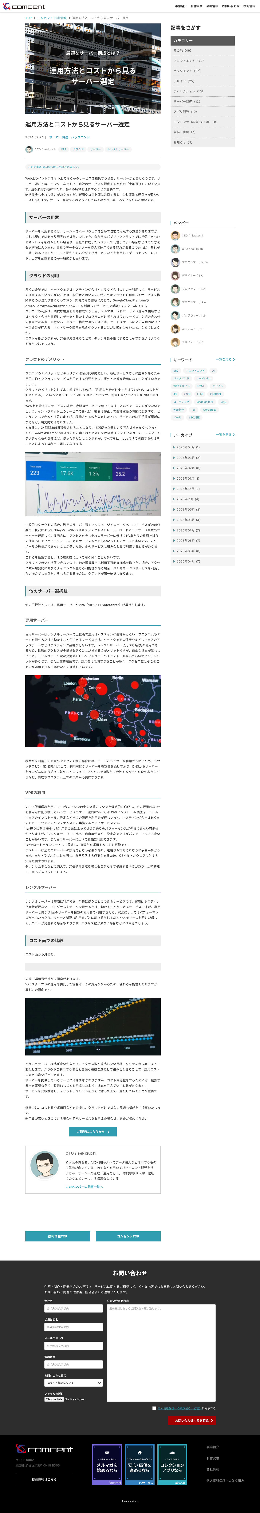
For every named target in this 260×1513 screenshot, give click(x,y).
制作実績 (197, 6)
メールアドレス (54, 1338)
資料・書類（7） (185, 132)
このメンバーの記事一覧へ (84, 1187)
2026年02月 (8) (188, 468)
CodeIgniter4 (205, 401)
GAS (223, 401)
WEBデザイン (181, 386)
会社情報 (212, 6)
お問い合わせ (231, 6)
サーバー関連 (58, 137)
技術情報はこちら (44, 1479)
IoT (193, 409)
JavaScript (204, 378)
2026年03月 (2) (188, 458)
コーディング (181, 401)
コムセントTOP (128, 1236)
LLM (200, 394)
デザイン (217, 386)
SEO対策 (194, 417)
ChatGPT (215, 394)
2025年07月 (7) (188, 530)
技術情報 (249, 6)
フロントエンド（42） (189, 61)
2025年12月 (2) (188, 489)
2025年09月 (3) (188, 509)
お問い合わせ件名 (55, 1375)
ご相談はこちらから (91, 1132)
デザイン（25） (184, 81)
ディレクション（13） (189, 91)
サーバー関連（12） (187, 101)
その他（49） (183, 50)
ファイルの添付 (54, 1393)
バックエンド (80, 137)
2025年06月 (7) (188, 541)
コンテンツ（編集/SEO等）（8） (196, 122)
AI (213, 370)
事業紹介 (181, 6)
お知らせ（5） (183, 142)
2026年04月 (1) (188, 447)
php (175, 370)
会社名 (48, 1300)
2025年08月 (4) (188, 520)
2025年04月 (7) (188, 561)
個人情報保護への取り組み (225, 1481)
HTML (201, 386)
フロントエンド (195, 370)
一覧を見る (224, 359)
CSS (187, 394)
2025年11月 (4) (188, 499)
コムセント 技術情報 (52, 18)
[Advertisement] (94, 1211)
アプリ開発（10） (186, 112)
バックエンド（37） (187, 71)
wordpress (209, 409)
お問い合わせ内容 (118, 1300)
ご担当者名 (51, 1319)
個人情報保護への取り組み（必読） (180, 1408)
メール (177, 417)
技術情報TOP (57, 1236)
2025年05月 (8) (188, 551)
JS (175, 394)
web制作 (178, 409)
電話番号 (49, 1356)
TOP (28, 18)
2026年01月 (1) (188, 478)
